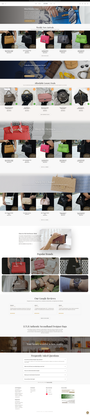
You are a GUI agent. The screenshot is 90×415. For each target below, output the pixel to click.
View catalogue (45, 55)
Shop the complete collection (25, 243)
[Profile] (80, 4)
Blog (51, 3)
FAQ (54, 3)
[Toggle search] (87, 4)
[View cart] (85, 4)
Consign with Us (32, 390)
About (39, 3)
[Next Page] (88, 42)
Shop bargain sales (45, 114)
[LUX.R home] (45, 4)
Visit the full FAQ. (49, 382)
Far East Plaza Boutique (50, 0)
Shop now (45, 348)
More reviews (45, 318)
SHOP (36, 3)
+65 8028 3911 (36, 0)
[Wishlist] (82, 4)
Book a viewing (32, 389)
